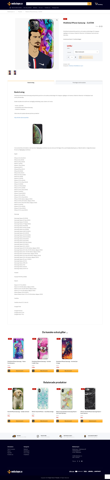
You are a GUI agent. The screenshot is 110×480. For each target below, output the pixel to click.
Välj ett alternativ (87, 57)
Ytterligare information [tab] (79, 82)
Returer (9, 451)
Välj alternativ (19, 370)
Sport (82, 65)
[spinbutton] (72, 57)
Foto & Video (26, 452)
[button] (75, 57)
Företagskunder (55, 7)
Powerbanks (26, 454)
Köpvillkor (9, 452)
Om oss (40, 7)
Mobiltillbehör (77, 65)
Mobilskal (35, 7)
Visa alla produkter (27, 7)
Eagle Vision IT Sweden (54, 477)
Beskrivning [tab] (31, 82)
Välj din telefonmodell (16, 7)
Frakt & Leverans (11, 449)
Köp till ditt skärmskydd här (21, 117)
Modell (69, 52)
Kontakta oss (47, 7)
